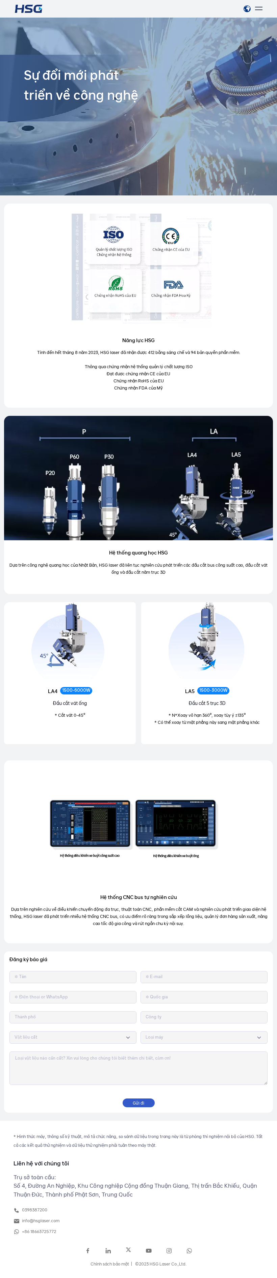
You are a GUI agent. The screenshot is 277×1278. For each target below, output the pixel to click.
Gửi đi (138, 1102)
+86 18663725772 (38, 1231)
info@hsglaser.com (40, 1220)
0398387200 (34, 1209)
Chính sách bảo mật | (111, 1263)
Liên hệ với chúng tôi (41, 1163)
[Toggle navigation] (258, 9)
